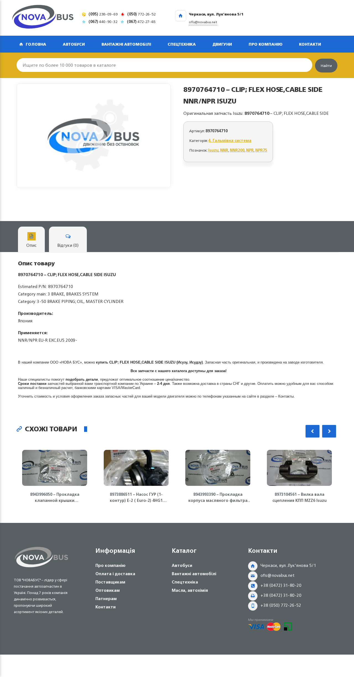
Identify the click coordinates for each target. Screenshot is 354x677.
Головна (36, 44)
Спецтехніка (182, 44)
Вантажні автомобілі (126, 44)
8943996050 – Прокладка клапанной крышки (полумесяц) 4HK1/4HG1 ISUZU (54, 497)
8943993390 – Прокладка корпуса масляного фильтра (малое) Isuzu (218, 497)
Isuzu (213, 150)
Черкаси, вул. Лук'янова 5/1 (288, 565)
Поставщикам (110, 582)
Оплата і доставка (115, 573)
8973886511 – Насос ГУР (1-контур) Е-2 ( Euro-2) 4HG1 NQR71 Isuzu (136, 497)
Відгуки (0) (68, 245)
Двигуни (222, 44)
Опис (31, 245)
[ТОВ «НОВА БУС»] (43, 18)
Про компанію (265, 44)
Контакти (310, 44)
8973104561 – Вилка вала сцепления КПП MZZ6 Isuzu (299, 497)
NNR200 (237, 150)
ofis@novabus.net (278, 575)
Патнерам (106, 598)
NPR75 (261, 150)
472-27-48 (141, 21)
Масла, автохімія (190, 590)
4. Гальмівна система (230, 140)
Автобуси (74, 44)
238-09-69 (103, 14)
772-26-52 (141, 14)
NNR (224, 150)
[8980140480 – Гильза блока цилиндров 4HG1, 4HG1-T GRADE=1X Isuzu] (94, 136)
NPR (250, 150)
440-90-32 (103, 21)
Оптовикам (107, 590)
